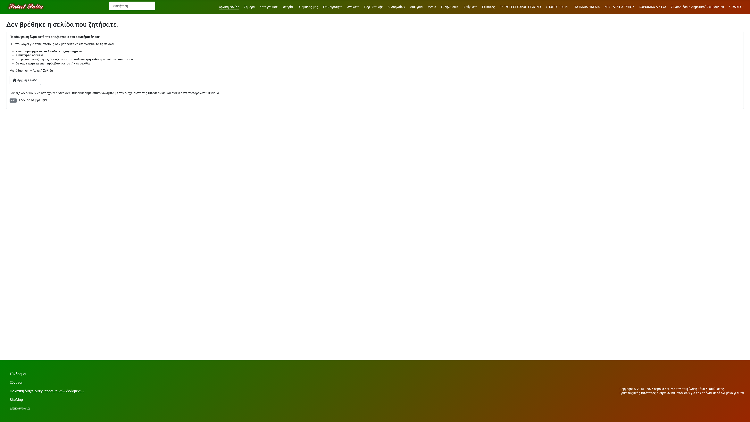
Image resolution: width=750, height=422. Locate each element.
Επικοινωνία (20, 408)
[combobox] (132, 6)
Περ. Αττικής (373, 7)
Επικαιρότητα (332, 7)
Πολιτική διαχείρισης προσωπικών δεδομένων (47, 391)
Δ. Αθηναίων (396, 7)
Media (432, 7)
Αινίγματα (470, 7)
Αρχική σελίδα (229, 7)
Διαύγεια (416, 7)
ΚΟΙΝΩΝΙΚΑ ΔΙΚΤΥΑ (652, 7)
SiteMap (16, 400)
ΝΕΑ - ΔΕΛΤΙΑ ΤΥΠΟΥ (619, 7)
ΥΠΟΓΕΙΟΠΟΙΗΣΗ (558, 7)
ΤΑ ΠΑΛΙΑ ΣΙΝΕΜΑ (587, 7)
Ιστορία (287, 7)
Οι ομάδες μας (308, 7)
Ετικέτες (488, 7)
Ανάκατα (353, 7)
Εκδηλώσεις (450, 7)
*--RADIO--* (736, 7)
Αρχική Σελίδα (27, 80)
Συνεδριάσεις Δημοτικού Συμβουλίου (697, 7)
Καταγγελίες (269, 7)
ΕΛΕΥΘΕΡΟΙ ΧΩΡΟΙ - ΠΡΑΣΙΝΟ (520, 7)
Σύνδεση (16, 382)
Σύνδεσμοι (18, 374)
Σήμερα (249, 7)
